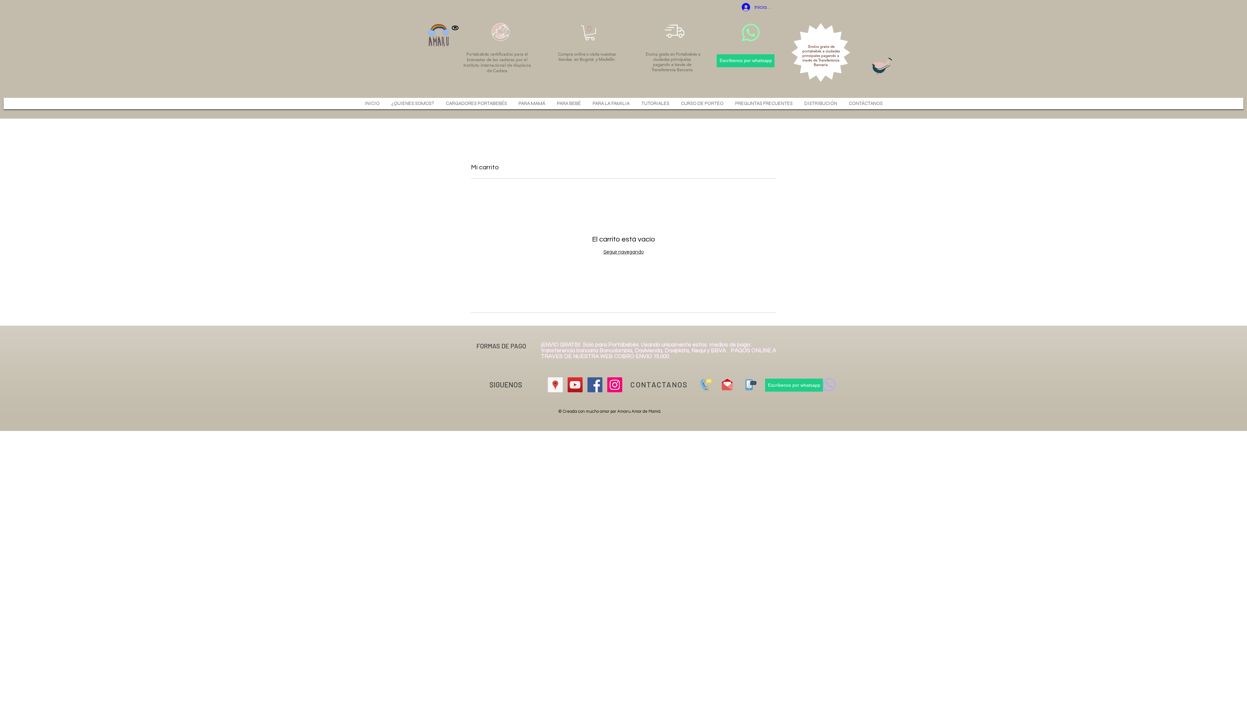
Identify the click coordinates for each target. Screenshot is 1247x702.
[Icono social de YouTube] (575, 384)
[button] (590, 32)
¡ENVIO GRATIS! (562, 345)
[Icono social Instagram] (614, 384)
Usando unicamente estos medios (685, 345)
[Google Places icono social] (555, 384)
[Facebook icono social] (594, 384)
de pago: (740, 345)
